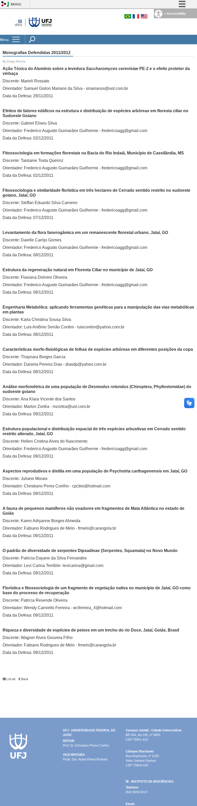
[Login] (4, 4)
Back (24, 679)
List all (11, 679)
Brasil (16, 4)
